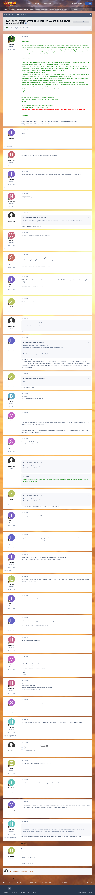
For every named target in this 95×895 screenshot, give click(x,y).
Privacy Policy (14, 892)
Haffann (11, 727)
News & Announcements (29, 28)
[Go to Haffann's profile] (11, 721)
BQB (11, 401)
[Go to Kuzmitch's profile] (7, 28)
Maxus (11, 421)
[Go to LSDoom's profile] (11, 578)
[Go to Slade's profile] (11, 702)
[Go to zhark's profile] (11, 301)
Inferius (11, 138)
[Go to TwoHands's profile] (11, 782)
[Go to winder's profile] (11, 235)
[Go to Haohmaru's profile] (11, 639)
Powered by (85, 892)
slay (11, 263)
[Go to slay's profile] (11, 257)
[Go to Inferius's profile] (11, 132)
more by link (44, 746)
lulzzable (11, 346)
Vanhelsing (11, 810)
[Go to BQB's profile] (11, 396)
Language (6, 892)
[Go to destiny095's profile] (11, 154)
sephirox (11, 447)
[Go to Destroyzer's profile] (11, 850)
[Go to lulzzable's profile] (11, 340)
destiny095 (11, 160)
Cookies (34, 892)
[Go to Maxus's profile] (11, 415)
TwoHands (11, 788)
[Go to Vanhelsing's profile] (11, 804)
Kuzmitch (11, 28)
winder (11, 240)
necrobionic (11, 202)
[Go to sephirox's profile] (11, 441)
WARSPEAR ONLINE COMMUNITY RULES (16, 14)
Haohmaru (11, 645)
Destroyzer (11, 856)
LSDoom (11, 584)
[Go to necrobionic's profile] (11, 196)
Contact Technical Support (24, 892)
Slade (11, 708)
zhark (11, 307)
